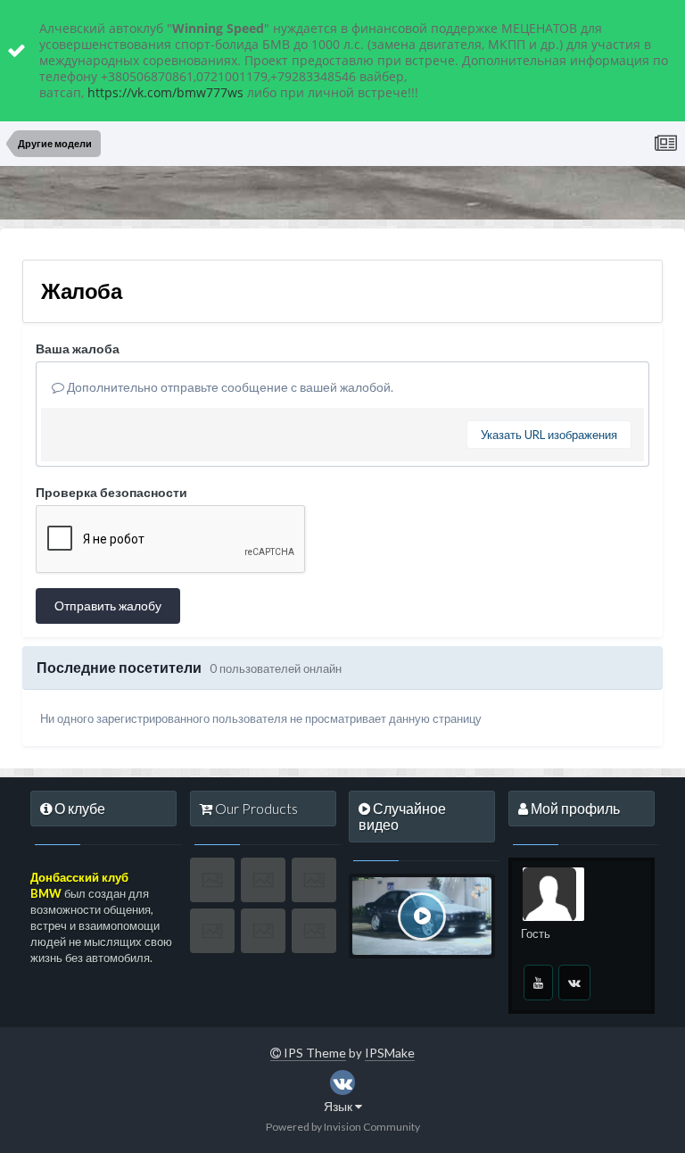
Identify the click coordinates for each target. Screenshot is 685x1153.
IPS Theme (313, 1052)
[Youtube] (538, 982)
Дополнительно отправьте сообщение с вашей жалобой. (228, 386)
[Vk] (574, 982)
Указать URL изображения (549, 434)
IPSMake (390, 1052)
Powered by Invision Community (343, 1126)
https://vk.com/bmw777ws (165, 92)
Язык (339, 1106)
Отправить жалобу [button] (107, 605)
